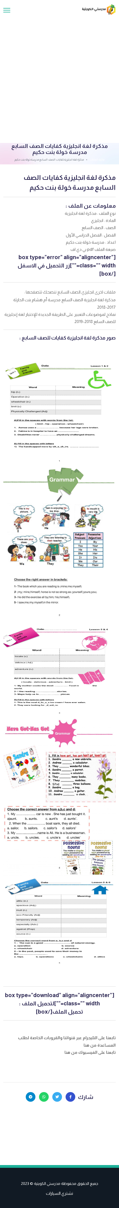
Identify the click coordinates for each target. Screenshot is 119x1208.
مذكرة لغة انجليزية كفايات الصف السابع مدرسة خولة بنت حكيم (70, 182)
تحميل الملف (67, 1012)
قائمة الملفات (96, 159)
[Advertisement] (59, 77)
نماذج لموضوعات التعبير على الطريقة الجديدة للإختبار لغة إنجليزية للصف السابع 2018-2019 (60, 318)
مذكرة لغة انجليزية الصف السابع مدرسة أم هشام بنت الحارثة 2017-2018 (64, 303)
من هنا (90, 1045)
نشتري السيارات (59, 1193)
